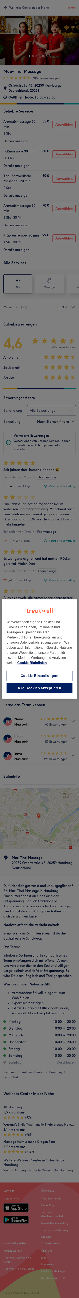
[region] (39, 649)
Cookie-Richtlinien (32, 663)
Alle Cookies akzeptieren (39, 688)
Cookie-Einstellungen (40, 676)
